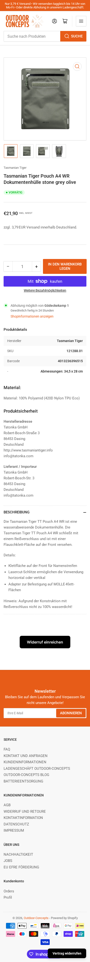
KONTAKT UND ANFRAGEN (26, 756)
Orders (9, 891)
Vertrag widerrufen (67, 953)
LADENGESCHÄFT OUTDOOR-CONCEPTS (37, 768)
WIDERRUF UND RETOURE (25, 811)
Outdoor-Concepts (36, 918)
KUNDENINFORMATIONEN (25, 762)
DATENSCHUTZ (16, 824)
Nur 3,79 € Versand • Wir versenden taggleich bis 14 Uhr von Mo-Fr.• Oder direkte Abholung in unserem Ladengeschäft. (45, 5)
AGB (7, 805)
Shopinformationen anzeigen (32, 316)
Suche (77, 36)
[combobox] (45, 36)
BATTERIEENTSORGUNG (23, 781)
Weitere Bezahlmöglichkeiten (45, 290)
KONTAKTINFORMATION (23, 818)
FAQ (7, 749)
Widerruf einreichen (45, 642)
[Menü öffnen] (81, 21)
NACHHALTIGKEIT (18, 854)
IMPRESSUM (14, 830)
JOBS (8, 861)
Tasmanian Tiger (15, 167)
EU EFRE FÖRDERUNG (21, 867)
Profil (8, 897)
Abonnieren (71, 713)
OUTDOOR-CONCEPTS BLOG (26, 775)
